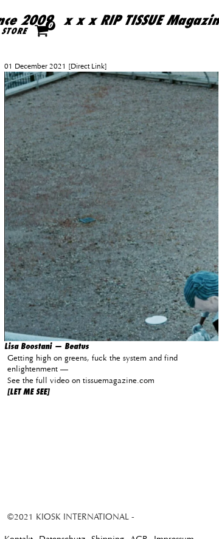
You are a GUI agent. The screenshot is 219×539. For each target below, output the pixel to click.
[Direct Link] (86, 66)
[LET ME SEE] (28, 392)
